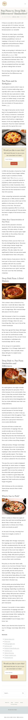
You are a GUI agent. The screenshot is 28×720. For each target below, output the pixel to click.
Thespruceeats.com (10, 655)
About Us (7, 702)
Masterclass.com (9, 639)
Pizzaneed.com (8, 657)
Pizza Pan (23, 16)
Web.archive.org (9, 653)
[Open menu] (25, 4)
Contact (16, 702)
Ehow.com (7, 641)
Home (21, 702)
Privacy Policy (14, 704)
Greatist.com (8, 651)
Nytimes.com (8, 646)
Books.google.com (9, 644)
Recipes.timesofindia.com (11, 648)
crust (7, 105)
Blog (12, 702)
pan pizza (11, 55)
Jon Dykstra (7, 16)
